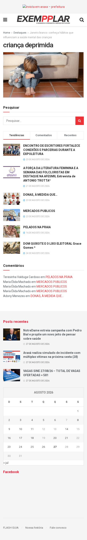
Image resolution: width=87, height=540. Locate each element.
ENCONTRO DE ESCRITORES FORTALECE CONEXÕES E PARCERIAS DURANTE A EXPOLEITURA (51, 150)
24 (20, 446)
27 (54, 446)
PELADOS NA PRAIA (37, 227)
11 (32, 429)
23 (9, 446)
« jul (5, 462)
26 (43, 446)
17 (20, 438)
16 (9, 438)
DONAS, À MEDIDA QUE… (40, 194)
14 (66, 429)
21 (66, 438)
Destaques (20, 32)
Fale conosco (58, 527)
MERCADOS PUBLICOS (39, 211)
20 (54, 438)
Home (6, 32)
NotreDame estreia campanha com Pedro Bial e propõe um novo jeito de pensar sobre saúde (52, 334)
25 (32, 446)
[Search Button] (79, 121)
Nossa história (34, 527)
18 (32, 438)
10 (20, 429)
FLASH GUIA (11, 527)
